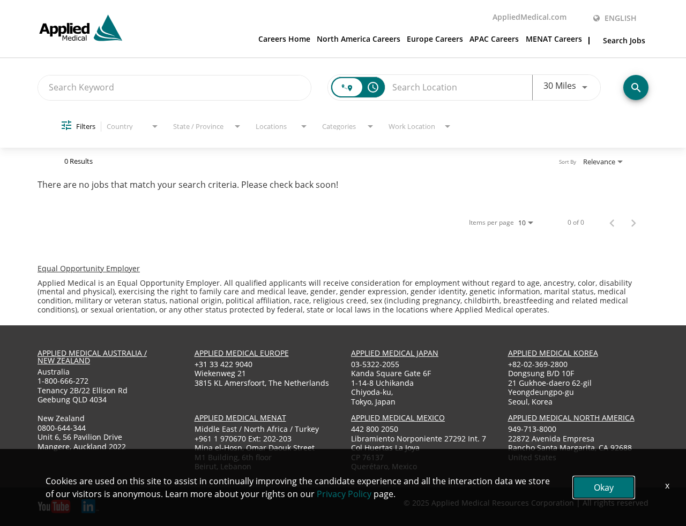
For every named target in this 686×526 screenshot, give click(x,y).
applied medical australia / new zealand (92, 356)
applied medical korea (553, 353)
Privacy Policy (344, 494)
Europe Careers (435, 39)
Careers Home (284, 39)
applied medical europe (242, 353)
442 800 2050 (374, 429)
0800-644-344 (62, 428)
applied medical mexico (398, 418)
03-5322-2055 (375, 364)
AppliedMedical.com (529, 17)
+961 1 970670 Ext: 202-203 (243, 438)
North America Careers (358, 39)
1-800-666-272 (63, 381)
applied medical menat (240, 418)
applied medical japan (394, 353)
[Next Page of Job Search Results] (633, 222)
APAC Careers (494, 39)
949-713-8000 (532, 429)
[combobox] (174, 87)
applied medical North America (571, 418)
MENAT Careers (554, 39)
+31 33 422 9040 (223, 364)
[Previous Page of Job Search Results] (612, 222)
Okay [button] (604, 487)
